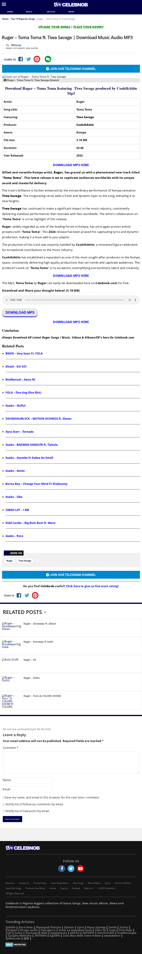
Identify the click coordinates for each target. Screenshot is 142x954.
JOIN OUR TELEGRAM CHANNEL (72, 69)
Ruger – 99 (30, 659)
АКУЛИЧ (88, 933)
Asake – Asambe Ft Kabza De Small (29, 458)
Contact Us (24, 883)
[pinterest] (37, 59)
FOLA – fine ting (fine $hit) (23, 392)
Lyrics (107, 883)
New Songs (78, 883)
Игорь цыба (29, 930)
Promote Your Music (35, 888)
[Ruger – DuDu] (11, 682)
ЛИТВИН (40, 935)
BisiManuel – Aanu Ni (20, 379)
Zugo (112, 930)
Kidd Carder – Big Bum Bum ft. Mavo (30, 523)
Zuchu (123, 927)
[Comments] (48, 59)
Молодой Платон (48, 927)
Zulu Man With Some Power (82, 935)
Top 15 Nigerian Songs (23, 18)
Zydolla (11, 927)
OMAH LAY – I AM (17, 510)
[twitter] (71, 868)
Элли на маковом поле (75, 930)
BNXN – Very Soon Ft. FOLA (24, 353)
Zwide (112, 927)
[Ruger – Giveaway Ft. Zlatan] (11, 628)
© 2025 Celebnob (106, 888)
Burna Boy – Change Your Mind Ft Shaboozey (36, 484)
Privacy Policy (40, 883)
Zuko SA (100, 930)
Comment (11, 748)
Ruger (10, 560)
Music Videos (94, 883)
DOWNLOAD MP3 (20, 312)
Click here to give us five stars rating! (92, 586)
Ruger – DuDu (32, 677)
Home (10, 12)
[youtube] (80, 868)
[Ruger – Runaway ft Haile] (11, 646)
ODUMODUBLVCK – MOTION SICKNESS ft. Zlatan (39, 419)
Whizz (15, 45)
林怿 (26, 938)
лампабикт (112, 935)
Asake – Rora (14, 536)
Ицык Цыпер (96, 927)
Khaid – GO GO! (16, 366)
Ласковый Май (36, 933)
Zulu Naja (125, 930)
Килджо (11, 930)
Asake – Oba (14, 497)
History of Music (122, 883)
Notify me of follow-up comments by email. (35, 804)
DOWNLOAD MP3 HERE (71, 165)
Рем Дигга (48, 930)
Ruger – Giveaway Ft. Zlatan (40, 623)
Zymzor (69, 927)
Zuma (19, 933)
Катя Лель (26, 927)
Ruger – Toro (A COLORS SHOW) (42, 696)
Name (7, 780)
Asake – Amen (15, 471)
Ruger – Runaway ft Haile (38, 641)
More (71, 12)
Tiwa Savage (25, 560)
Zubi (9, 933)
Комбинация (126, 933)
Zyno (80, 927)
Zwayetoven (58, 933)
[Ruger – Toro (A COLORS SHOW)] (11, 701)
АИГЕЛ (74, 933)
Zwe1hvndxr (105, 933)
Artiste (51, 12)
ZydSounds (13, 938)
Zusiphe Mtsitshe (20, 935)
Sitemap (76, 888)
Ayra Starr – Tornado (20, 432)
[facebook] (61, 868)
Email (6, 789)
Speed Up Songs (13, 888)
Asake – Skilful (15, 405)
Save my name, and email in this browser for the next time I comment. (52, 797)
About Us (10, 883)
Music (29, 12)
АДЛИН (55, 935)
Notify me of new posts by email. (28, 811)
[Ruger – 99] (11, 664)
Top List (64, 888)
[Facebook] (20, 59)
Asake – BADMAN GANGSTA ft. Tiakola (32, 445)
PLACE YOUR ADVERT (88, 27)
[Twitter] (28, 59)
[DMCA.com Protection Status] (71, 945)
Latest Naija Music (60, 883)
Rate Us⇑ (89, 888)
